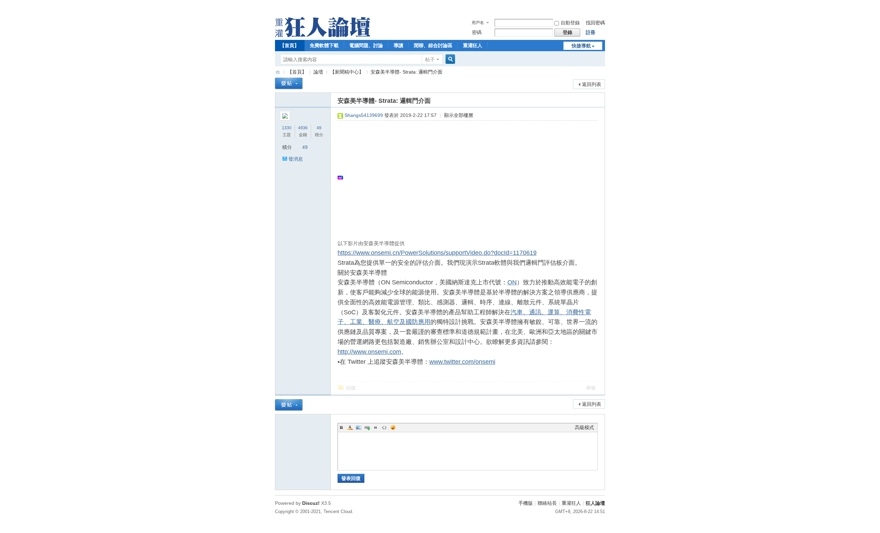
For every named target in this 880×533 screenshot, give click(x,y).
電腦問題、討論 (366, 45)
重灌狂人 (472, 45)
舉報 (591, 388)
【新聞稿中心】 (347, 72)
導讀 (398, 45)
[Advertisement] (464, 177)
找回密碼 (595, 22)
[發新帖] (288, 83)
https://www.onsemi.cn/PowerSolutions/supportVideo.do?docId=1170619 (437, 252)
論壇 (318, 72)
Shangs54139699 (363, 115)
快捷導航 (581, 45)
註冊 (590, 32)
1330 (287, 128)
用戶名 (478, 22)
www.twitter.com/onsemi (462, 361)
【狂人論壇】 (277, 72)
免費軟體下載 (324, 45)
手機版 (525, 503)
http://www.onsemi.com (369, 351)
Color (349, 427)
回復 (351, 388)
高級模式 (584, 427)
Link (367, 427)
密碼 (477, 32)
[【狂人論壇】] (322, 35)
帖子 (430, 59)
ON (512, 282)
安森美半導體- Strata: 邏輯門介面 (406, 72)
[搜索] (449, 59)
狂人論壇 (595, 503)
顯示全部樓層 (458, 115)
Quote (375, 427)
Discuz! (311, 503)
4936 (303, 128)
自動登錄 (570, 22)
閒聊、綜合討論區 (433, 45)
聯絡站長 (547, 503)
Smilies (392, 427)
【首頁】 (289, 45)
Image (358, 427)
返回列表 (591, 84)
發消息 (295, 159)
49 (319, 128)
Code (384, 427)
